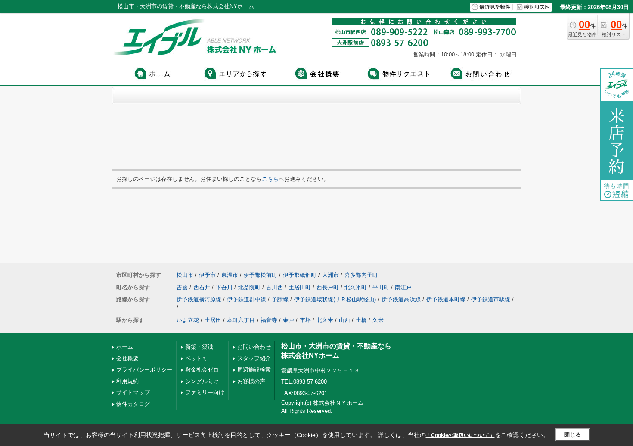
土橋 (361, 320)
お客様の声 (251, 381)
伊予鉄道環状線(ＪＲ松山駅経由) (335, 299)
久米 (378, 320)
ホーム (124, 347)
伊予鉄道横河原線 (199, 299)
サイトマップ (133, 392)
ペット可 (196, 358)
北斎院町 (249, 287)
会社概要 (127, 358)
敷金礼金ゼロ (202, 369)
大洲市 (330, 275)
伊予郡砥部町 (299, 275)
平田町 (380, 287)
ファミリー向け (204, 392)
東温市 (229, 275)
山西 (344, 320)
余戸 (288, 320)
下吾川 (224, 287)
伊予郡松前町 (260, 275)
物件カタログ (133, 404)
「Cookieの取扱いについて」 (460, 435)
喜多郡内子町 (361, 275)
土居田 (213, 320)
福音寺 (269, 320)
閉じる (572, 434)
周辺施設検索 (254, 369)
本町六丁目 (241, 320)
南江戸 (403, 287)
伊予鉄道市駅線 (490, 299)
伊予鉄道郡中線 (246, 299)
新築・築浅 (199, 347)
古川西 (274, 287)
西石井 (201, 287)
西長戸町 (327, 287)
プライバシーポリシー (144, 369)
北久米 (324, 320)
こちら (270, 179)
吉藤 (182, 287)
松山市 (185, 275)
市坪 (305, 320)
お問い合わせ (254, 347)
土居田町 (300, 287)
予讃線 (280, 299)
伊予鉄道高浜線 (401, 299)
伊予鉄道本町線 (445, 299)
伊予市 (207, 275)
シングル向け (202, 381)
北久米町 (355, 287)
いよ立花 (188, 320)
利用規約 (127, 381)
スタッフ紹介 (254, 358)
